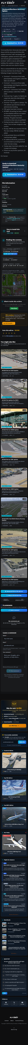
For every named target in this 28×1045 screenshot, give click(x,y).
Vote (5, 993)
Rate (14, 29)
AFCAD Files (23, 5)
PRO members (10, 211)
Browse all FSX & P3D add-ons (15, 591)
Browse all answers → (14, 914)
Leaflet (10, 295)
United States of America (10, 36)
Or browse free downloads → (14, 729)
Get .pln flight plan (11, 253)
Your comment (7, 652)
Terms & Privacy (19, 1020)
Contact (7, 1020)
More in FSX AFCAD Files (14, 595)
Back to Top (14, 1029)
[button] (14, 283)
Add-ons (3, 5)
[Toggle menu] (25, 2)
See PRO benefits (8, 323)
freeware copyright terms (13, 218)
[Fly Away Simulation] (12, 2)
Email (4, 642)
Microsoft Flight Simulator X (13, 5)
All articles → (14, 953)
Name (5, 635)
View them (14, 308)
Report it (14, 220)
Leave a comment (14, 610)
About (12, 1020)
